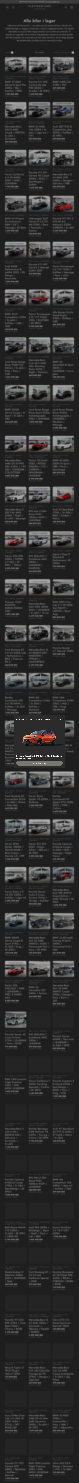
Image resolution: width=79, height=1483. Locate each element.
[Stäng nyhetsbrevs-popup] (60, 719)
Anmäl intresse (39, 763)
